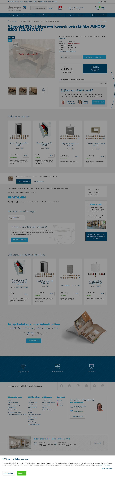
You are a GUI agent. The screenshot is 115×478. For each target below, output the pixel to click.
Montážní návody (32, 405)
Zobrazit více (62, 38)
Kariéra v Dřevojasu (47, 409)
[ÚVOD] (8, 1)
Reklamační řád (12, 407)
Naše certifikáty (46, 405)
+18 (79, 277)
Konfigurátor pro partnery (34, 414)
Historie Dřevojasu (47, 400)
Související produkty (39, 181)
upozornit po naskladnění (94, 57)
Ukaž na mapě (97, 443)
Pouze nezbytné (8, 473)
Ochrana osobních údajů (14, 412)
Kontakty (54, 1)
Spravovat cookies (107, 468)
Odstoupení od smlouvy (14, 405)
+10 (104, 138)
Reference (44, 407)
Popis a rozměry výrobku (24, 181)
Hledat (51, 8)
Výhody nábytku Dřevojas (48, 402)
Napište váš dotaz (78, 416)
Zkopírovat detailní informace (67, 51)
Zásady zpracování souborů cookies (17, 414)
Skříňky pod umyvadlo (15, 15)
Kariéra (49, 1)
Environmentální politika (34, 424)
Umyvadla (61, 15)
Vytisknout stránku (102, 21)
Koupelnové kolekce (101, 15)
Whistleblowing (32, 422)
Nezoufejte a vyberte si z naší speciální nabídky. (95, 69)
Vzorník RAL (31, 419)
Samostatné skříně (27, 15)
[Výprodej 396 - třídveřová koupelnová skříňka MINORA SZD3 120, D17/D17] (12, 91)
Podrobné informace (104, 465)
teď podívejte (30, 333)
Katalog (26, 1)
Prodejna (30, 409)
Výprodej (80, 15)
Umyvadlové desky (40, 15)
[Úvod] (8, 21)
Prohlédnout (33, 340)
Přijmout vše (22, 473)
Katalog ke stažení (32, 417)
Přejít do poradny (98, 102)
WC (74, 15)
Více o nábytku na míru (19, 239)
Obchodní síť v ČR (32, 402)
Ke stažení (30, 412)
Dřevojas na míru (32, 407)
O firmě (12, 1)
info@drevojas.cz (78, 411)
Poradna (17, 1)
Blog (21, 1)
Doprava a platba (33, 1)
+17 (28, 138)
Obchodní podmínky (13, 402)
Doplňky (69, 15)
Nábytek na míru (42, 1)
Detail (25, 155)
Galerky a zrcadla (51, 15)
